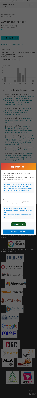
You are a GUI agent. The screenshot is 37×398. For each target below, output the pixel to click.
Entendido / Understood (18, 232)
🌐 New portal (18, 224)
